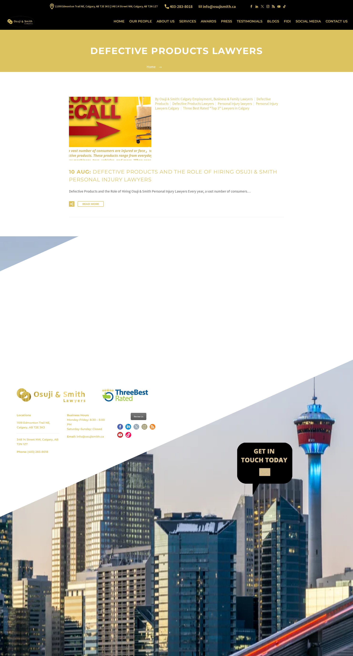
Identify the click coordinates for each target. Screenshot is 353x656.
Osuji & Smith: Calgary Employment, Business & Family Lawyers (206, 99)
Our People (140, 21)
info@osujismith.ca (219, 6)
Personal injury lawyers (235, 103)
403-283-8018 (181, 6)
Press (226, 21)
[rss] (152, 428)
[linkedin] (128, 428)
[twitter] (136, 428)
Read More (90, 204)
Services (187, 21)
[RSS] (273, 6)
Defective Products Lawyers (193, 103)
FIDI (287, 21)
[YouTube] (279, 6)
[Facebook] (251, 6)
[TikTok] (284, 6)
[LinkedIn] (257, 6)
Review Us (138, 416)
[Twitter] (262, 6)
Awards (208, 21)
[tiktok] (128, 436)
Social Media (308, 21)
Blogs (273, 21)
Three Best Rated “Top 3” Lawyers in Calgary (216, 108)
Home (119, 21)
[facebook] (120, 428)
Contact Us (336, 21)
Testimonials (249, 21)
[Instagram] (268, 6)
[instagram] (144, 428)
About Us (165, 21)
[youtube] (120, 436)
